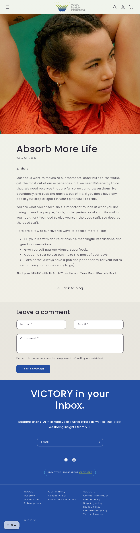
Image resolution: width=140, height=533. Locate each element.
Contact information (96, 495)
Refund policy (91, 499)
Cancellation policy (95, 510)
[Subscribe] (99, 442)
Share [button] (24, 168)
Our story (29, 495)
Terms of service (93, 514)
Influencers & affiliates (62, 499)
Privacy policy (91, 506)
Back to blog (72, 288)
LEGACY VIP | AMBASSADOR (70, 472)
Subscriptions (32, 503)
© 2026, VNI (30, 520)
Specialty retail (57, 495)
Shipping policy (93, 503)
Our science (31, 499)
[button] (8, 7)
